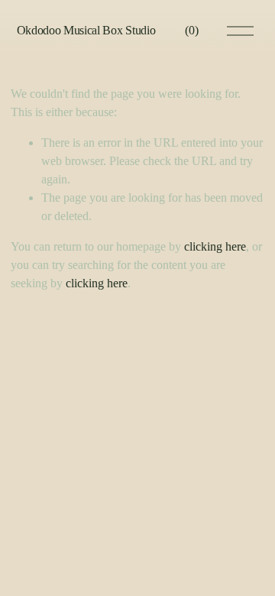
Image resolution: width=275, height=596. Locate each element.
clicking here (215, 246)
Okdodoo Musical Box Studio (86, 30)
